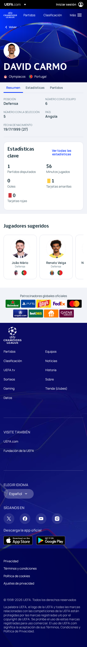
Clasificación (13, 361)
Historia (50, 370)
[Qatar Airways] (66, 313)
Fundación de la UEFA (19, 451)
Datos (8, 398)
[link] (29, 15)
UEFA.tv (9, 370)
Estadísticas (35, 87)
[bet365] (36, 313)
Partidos (56, 87)
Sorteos (9, 379)
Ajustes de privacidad (19, 583)
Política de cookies (17, 576)
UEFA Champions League (10, 15)
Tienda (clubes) (56, 388)
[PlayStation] (28, 304)
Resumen (13, 87)
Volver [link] (13, 27)
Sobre (49, 379)
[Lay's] (43, 304)
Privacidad (11, 561)
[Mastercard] (74, 304)
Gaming (9, 388)
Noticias (51, 361)
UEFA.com (11, 441)
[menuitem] (30, 15)
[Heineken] (13, 304)
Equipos (50, 351)
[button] (75, 15)
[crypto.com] (20, 313)
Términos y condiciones (20, 568)
